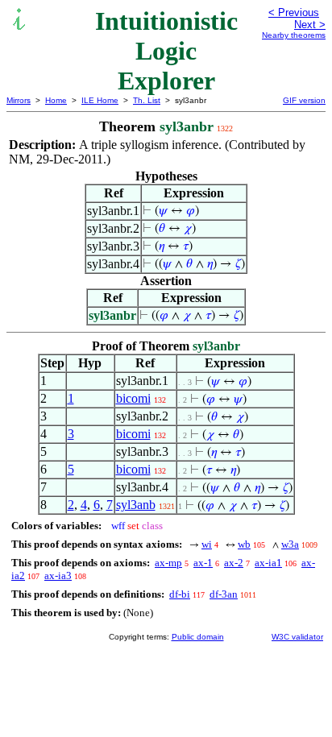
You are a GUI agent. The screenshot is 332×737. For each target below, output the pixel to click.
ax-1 (203, 563)
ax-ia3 (58, 575)
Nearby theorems (294, 35)
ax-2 (233, 563)
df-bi (179, 594)
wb (244, 544)
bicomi (133, 398)
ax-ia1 (268, 563)
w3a (290, 544)
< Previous (293, 12)
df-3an (224, 594)
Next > (310, 25)
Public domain (198, 636)
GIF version (304, 100)
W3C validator (297, 636)
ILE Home (99, 100)
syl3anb (136, 504)
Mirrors (18, 100)
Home (56, 100)
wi (206, 544)
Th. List (146, 100)
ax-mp (168, 563)
